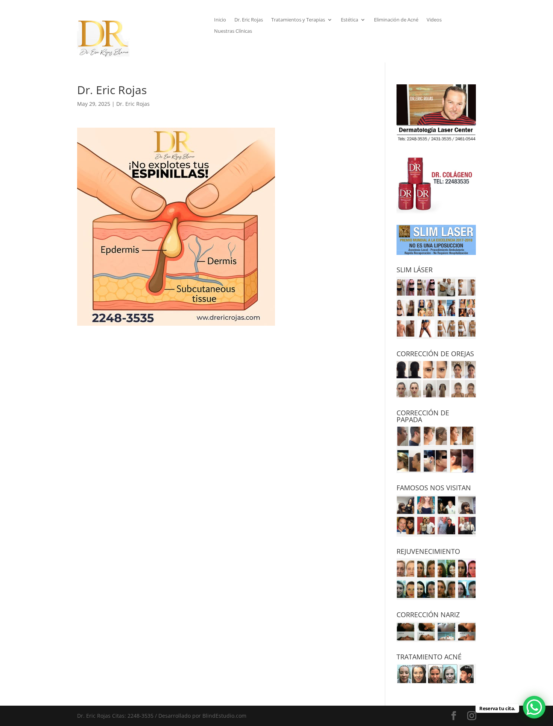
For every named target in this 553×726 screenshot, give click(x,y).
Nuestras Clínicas (233, 31)
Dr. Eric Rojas (248, 20)
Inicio (220, 20)
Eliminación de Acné (396, 20)
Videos (434, 20)
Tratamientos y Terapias (298, 20)
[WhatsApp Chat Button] (534, 707)
